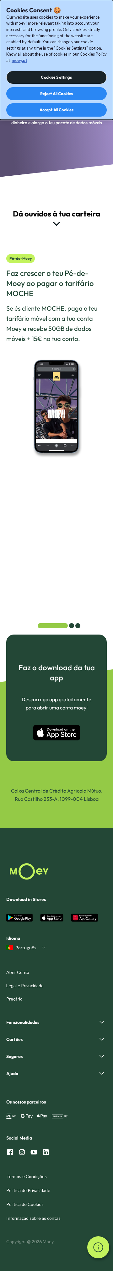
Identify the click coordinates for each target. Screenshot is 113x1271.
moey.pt (19, 60)
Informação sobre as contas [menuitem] (33, 1218)
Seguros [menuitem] (14, 1056)
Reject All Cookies (56, 93)
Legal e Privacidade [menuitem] (25, 985)
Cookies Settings (56, 77)
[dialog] (56, 60)
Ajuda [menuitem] (12, 1073)
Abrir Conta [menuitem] (17, 972)
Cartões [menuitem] (14, 1039)
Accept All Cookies (56, 109)
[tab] (53, 625)
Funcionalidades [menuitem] (22, 1022)
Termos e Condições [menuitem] (26, 1176)
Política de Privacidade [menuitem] (28, 1190)
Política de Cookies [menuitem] (25, 1204)
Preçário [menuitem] (14, 998)
